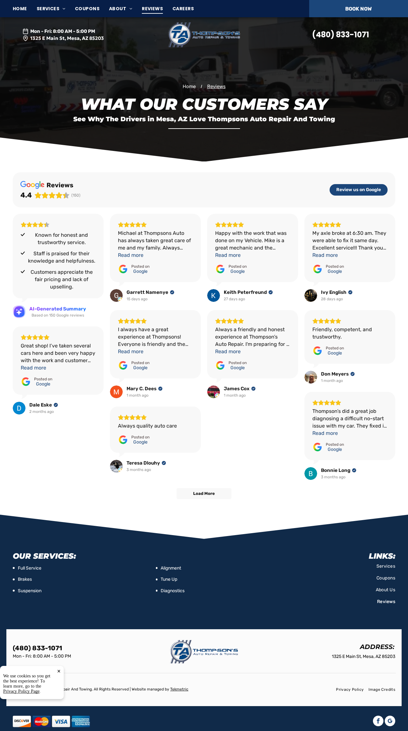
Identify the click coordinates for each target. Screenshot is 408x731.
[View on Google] (116, 295)
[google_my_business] (390, 722)
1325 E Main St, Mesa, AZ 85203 (67, 38)
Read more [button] (130, 255)
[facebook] (378, 722)
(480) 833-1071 (340, 34)
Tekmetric (179, 689)
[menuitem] (25, 9)
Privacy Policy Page (21, 691)
